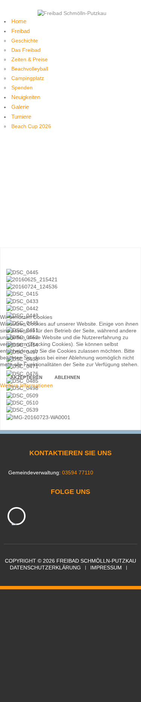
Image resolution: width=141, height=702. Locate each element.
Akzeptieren (26, 377)
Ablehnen (67, 377)
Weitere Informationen (26, 385)
